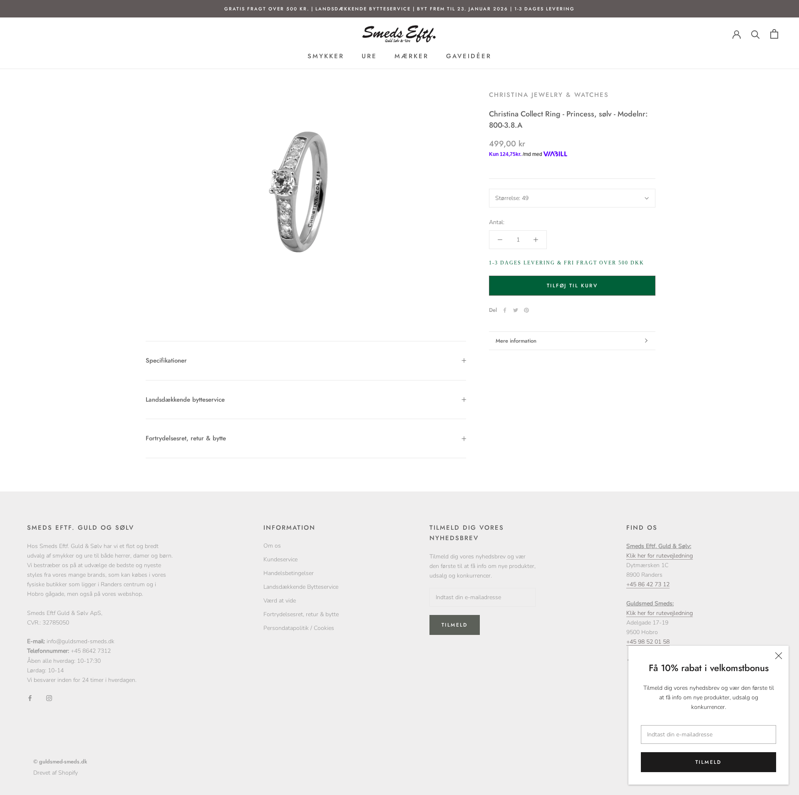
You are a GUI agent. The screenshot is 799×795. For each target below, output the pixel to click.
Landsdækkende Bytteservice (300, 587)
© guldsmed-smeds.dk (60, 761)
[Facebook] (504, 310)
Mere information (516, 341)
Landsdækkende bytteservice (185, 399)
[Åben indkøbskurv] (774, 34)
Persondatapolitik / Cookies (298, 628)
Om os (272, 546)
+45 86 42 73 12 (648, 584)
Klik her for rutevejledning (659, 556)
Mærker (412, 56)
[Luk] (778, 655)
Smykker (326, 56)
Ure (369, 56)
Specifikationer (166, 360)
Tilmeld (708, 762)
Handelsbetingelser (288, 573)
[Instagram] (49, 698)
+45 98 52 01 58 (648, 642)
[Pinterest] (526, 310)
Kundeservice (280, 559)
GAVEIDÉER (468, 56)
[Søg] (755, 34)
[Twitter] (515, 310)
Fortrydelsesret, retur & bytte (186, 438)
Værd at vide (279, 601)
